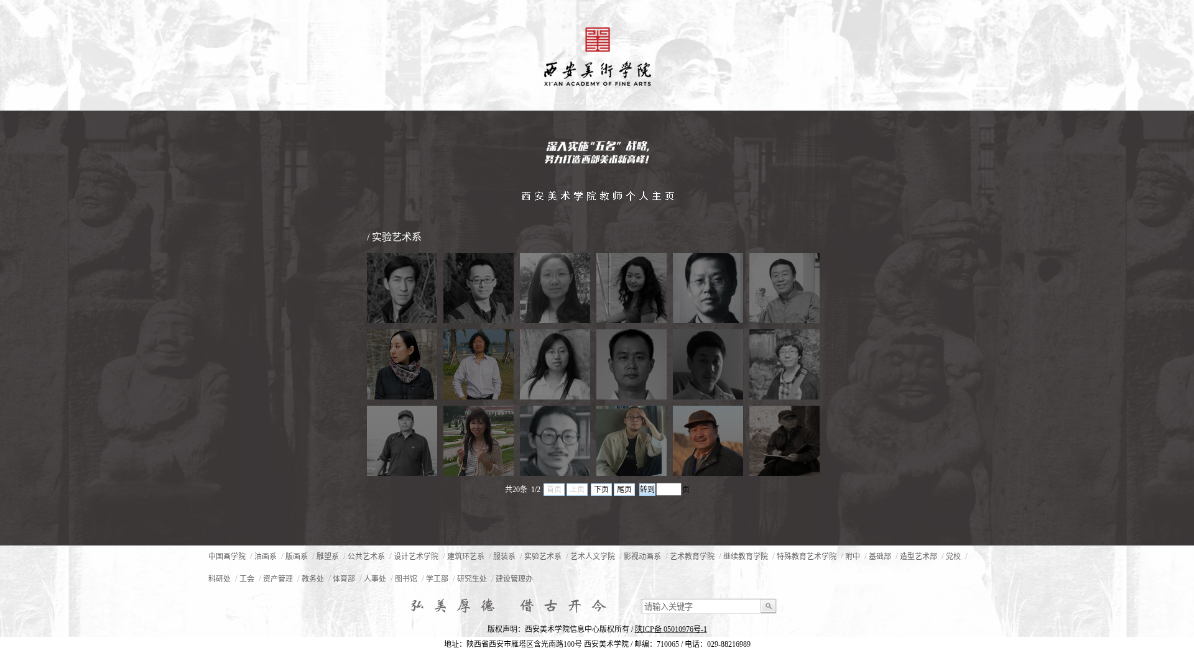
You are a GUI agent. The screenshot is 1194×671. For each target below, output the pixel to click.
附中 (852, 556)
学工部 (437, 579)
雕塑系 (328, 556)
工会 (246, 579)
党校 (953, 556)
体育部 (344, 579)
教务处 (313, 579)
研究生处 (472, 579)
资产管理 (278, 579)
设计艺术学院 (416, 556)
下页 (601, 489)
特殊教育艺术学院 (806, 556)
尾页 (624, 489)
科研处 (219, 579)
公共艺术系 (366, 556)
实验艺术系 (543, 556)
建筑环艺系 (465, 556)
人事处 (375, 579)
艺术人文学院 (592, 556)
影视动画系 (642, 556)
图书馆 (406, 579)
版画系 (296, 556)
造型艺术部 (918, 556)
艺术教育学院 (692, 556)
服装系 (504, 556)
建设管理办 (514, 579)
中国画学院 (227, 556)
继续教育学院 (745, 556)
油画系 (265, 556)
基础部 (880, 556)
